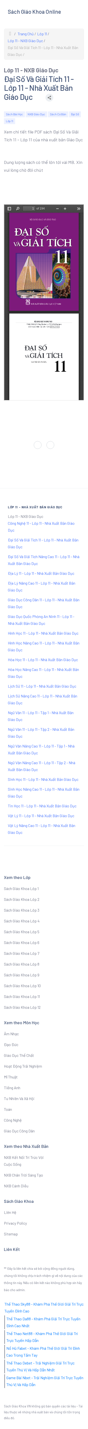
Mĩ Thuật (11, 1077)
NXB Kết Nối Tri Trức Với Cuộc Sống (24, 1161)
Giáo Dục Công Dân (19, 1130)
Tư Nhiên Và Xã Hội (19, 1098)
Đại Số (75, 114)
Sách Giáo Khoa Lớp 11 (22, 996)
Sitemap (11, 1234)
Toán (8, 1109)
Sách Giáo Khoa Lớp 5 (21, 931)
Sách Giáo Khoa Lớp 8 (21, 964)
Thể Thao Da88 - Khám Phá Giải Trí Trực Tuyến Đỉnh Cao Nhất (43, 1322)
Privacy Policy (15, 1223)
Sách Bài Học (14, 114)
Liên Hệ (10, 1212)
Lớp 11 (9, 121)
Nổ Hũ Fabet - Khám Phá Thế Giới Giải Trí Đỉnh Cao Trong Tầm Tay (43, 1351)
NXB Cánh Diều (16, 1185)
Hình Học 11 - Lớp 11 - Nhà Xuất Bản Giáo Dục (43, 633)
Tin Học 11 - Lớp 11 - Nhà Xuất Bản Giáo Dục (42, 805)
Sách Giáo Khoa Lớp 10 (22, 985)
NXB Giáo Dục (36, 114)
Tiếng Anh (12, 1087)
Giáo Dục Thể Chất (19, 1055)
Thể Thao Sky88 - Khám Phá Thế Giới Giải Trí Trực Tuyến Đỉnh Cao (44, 1307)
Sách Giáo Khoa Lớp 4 (22, 920)
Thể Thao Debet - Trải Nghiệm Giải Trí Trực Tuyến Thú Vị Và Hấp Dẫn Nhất (40, 1366)
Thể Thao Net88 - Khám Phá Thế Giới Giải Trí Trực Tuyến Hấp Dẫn (42, 1337)
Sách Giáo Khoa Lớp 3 (21, 910)
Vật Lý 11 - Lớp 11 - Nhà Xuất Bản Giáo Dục (41, 815)
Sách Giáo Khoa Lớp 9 (21, 974)
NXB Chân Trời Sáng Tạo (23, 1175)
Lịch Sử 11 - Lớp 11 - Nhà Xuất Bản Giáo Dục (42, 686)
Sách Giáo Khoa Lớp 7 (21, 953)
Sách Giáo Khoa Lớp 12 (22, 1007)
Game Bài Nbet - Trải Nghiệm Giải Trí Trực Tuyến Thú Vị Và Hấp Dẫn (44, 1381)
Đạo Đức (11, 1044)
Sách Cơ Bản (58, 114)
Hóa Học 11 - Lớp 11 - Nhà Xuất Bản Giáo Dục (43, 659)
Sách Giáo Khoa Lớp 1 (21, 888)
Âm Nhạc (11, 1033)
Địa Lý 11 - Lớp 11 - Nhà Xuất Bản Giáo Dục (41, 573)
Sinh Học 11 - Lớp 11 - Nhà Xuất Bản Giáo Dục (43, 779)
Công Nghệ (13, 1120)
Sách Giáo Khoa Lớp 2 (21, 899)
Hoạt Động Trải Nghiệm (23, 1066)
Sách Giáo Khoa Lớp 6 (21, 942)
